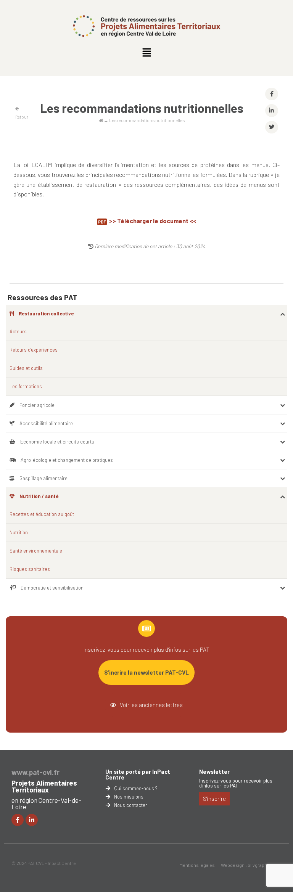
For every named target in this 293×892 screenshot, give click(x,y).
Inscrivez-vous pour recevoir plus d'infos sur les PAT (235, 783)
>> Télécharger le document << (152, 220)
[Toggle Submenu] (282, 314)
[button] (146, 53)
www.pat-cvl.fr (35, 772)
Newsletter (214, 771)
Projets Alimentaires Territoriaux (44, 786)
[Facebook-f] (17, 820)
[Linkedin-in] (32, 820)
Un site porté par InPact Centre (137, 774)
